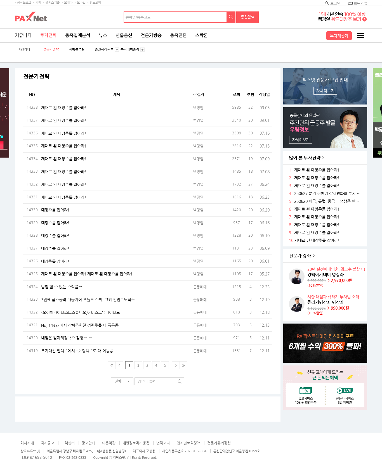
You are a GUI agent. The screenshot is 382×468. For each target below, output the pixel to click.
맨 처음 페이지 (112, 365)
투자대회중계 (130, 49)
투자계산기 (339, 36)
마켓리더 (24, 49)
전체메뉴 (360, 35)
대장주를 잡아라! (55, 210)
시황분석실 (76, 49)
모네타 (68, 2)
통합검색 (247, 17)
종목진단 (178, 35)
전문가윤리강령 (219, 443)
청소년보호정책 (188, 443)
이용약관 (108, 443)
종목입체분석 (77, 35)
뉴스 (103, 35)
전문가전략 (51, 49)
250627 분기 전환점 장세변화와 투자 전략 (328, 193)
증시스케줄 (53, 2)
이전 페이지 (119, 365)
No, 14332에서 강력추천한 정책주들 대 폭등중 (80, 325)
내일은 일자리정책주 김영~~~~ (67, 338)
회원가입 (360, 3)
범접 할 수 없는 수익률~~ (62, 286)
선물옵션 (123, 35)
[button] (122, 381)
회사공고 (47, 443)
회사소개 (27, 443)
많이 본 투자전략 (304, 157)
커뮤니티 (23, 35)
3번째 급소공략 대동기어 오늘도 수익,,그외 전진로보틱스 (88, 299)
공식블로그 (24, 2)
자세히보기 (325, 91)
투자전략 (48, 35)
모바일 (81, 2)
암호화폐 (95, 2)
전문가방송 (151, 35)
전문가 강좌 (300, 255)
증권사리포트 (104, 49)
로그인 (335, 3)
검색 (231, 17)
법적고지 (163, 443)
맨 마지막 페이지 (183, 365)
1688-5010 (42, 457)
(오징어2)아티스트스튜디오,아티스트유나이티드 (80, 312)
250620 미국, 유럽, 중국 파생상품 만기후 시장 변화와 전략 (328, 201)
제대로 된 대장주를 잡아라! (63, 107)
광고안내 (88, 443)
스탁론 (201, 35)
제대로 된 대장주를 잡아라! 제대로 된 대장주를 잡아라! (86, 274)
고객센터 (68, 443)
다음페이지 (176, 365)
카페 (38, 2)
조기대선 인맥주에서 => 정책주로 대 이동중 (77, 350)
